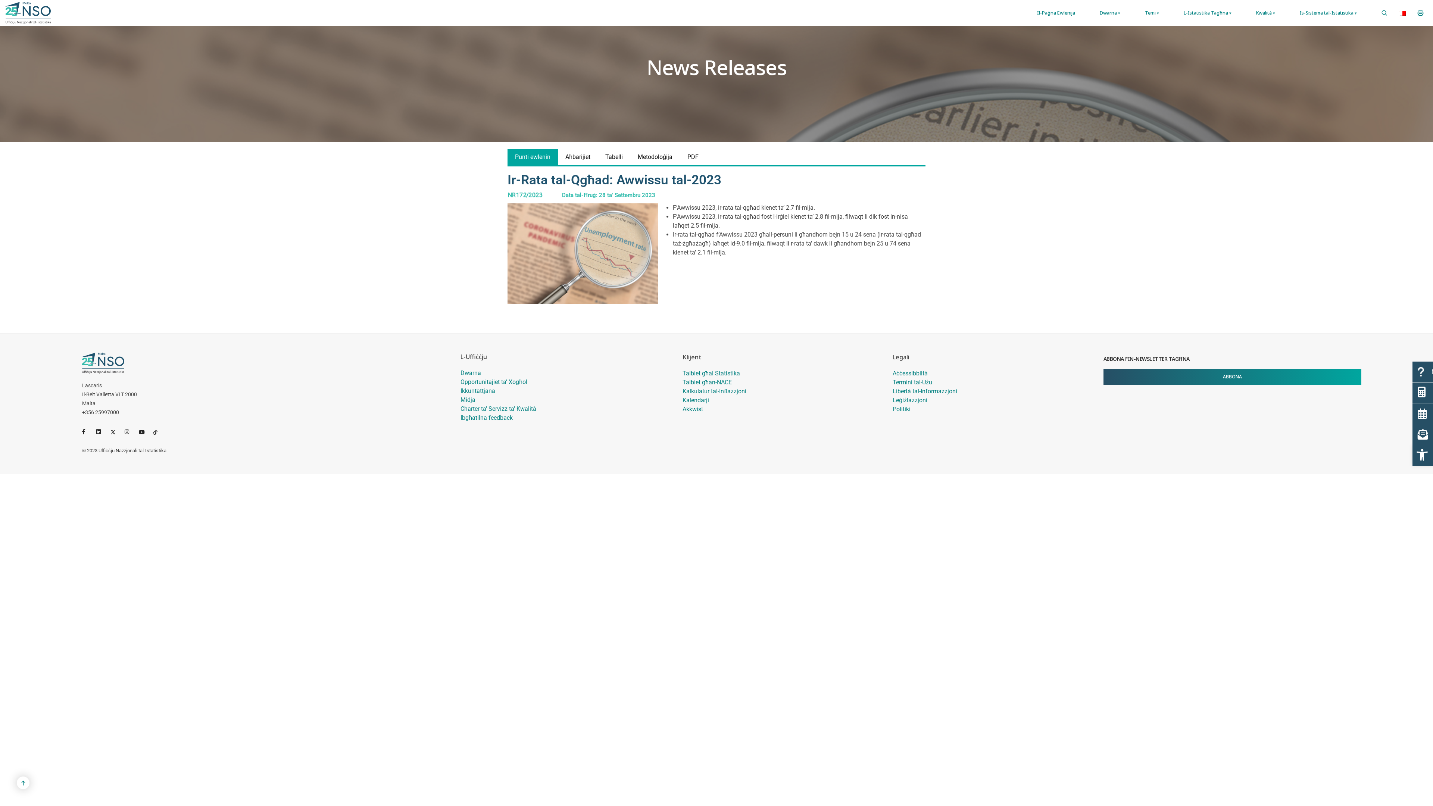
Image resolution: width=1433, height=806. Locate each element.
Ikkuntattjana (478, 390)
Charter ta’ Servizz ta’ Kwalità (498, 408)
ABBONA (1232, 377)
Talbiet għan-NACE (707, 382)
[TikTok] (158, 431)
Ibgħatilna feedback (487, 417)
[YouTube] (144, 431)
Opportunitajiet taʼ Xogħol (494, 381)
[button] (1422, 455)
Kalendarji (696, 400)
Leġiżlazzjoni (910, 400)
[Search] (1384, 13)
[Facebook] (87, 431)
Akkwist (693, 409)
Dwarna (471, 373)
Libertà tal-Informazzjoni (925, 391)
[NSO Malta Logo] (28, 13)
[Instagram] (130, 431)
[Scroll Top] (23, 783)
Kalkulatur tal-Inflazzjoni (714, 391)
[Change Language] (1402, 13)
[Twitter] (116, 431)
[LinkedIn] (101, 431)
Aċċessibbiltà (910, 373)
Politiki (902, 409)
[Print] (1420, 13)
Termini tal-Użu (912, 382)
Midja (468, 399)
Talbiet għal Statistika (711, 373)
